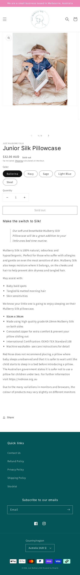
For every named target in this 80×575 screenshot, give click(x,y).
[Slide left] (32, 135)
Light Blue (64, 173)
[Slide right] (48, 135)
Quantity (7, 190)
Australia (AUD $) (38, 547)
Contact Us (14, 453)
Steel (10, 182)
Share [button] (10, 417)
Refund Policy (15, 461)
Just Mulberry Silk (35, 568)
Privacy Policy (15, 469)
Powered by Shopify (50, 568)
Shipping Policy (16, 478)
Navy (31, 173)
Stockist (12, 486)
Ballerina (12, 173)
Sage (46, 173)
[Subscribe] (68, 510)
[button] (5, 19)
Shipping (19, 161)
